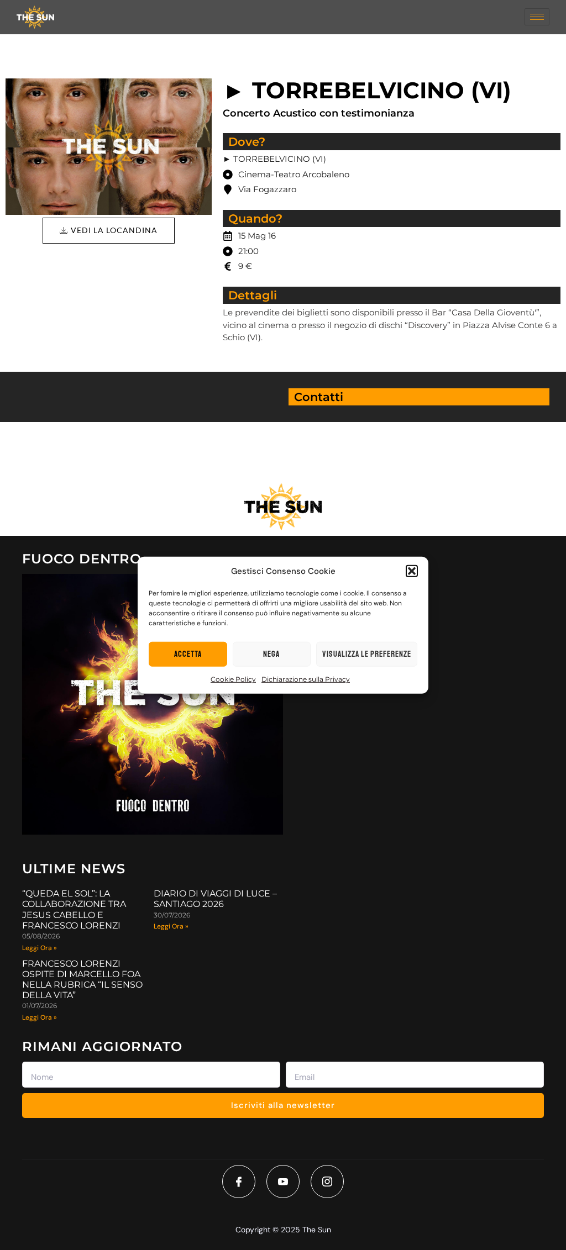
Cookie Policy (233, 679)
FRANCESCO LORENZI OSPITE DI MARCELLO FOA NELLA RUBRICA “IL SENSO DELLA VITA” (82, 979)
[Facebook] (238, 1181)
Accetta (188, 653)
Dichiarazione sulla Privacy (305, 679)
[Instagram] (327, 1181)
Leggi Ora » (39, 947)
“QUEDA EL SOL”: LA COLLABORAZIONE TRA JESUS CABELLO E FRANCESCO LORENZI (74, 909)
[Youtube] (283, 1181)
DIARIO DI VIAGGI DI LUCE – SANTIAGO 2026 (215, 898)
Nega (271, 653)
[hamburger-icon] (537, 16)
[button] (411, 571)
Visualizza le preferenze (366, 653)
